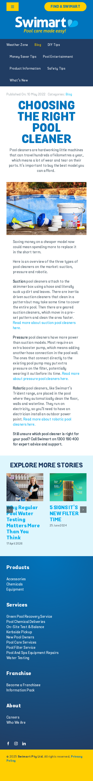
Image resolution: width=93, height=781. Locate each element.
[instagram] (16, 743)
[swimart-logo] (46, 17)
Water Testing (17, 658)
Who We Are (16, 722)
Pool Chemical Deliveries (25, 621)
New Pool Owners (20, 637)
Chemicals (14, 584)
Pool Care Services (21, 642)
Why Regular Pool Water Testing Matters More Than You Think (23, 522)
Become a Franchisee (23, 685)
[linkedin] (24, 743)
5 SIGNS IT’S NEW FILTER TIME (64, 513)
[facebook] (8, 743)
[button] (9, 509)
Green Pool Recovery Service (29, 616)
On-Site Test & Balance (25, 627)
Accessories (16, 579)
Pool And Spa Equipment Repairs (32, 652)
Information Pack (20, 690)
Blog (69, 94)
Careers (12, 717)
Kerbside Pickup (19, 632)
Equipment (15, 589)
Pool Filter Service (20, 647)
